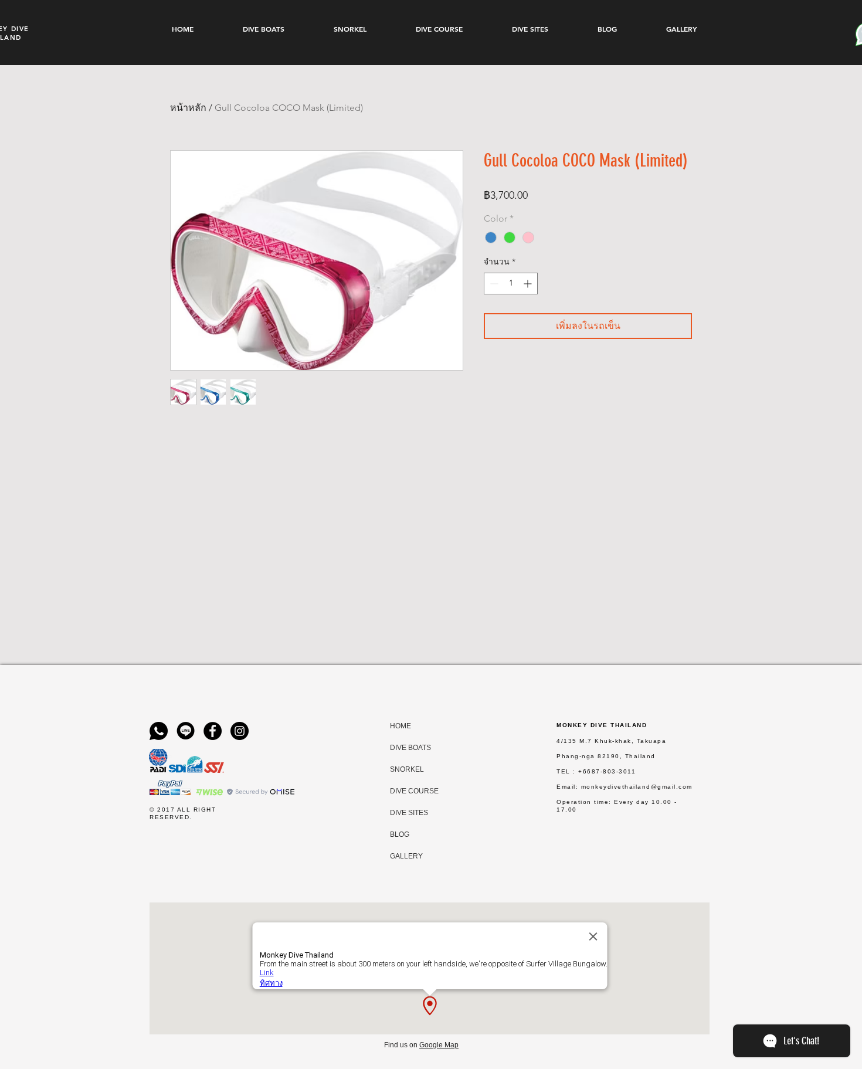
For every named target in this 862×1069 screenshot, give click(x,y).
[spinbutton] (510, 283)
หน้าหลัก (188, 107)
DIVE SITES (401, 813)
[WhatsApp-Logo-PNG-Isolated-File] (159, 731)
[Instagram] (239, 731)
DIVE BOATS (401, 748)
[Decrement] (493, 283)
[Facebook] (212, 731)
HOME (400, 726)
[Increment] (528, 283)
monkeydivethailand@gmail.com (637, 786)
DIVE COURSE (401, 791)
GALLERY (401, 856)
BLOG (399, 834)
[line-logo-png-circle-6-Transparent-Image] (186, 731)
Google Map (439, 1045)
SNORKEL (401, 769)
